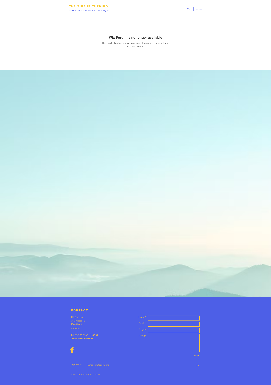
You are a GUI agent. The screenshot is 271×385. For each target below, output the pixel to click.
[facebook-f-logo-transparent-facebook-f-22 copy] (72, 350)
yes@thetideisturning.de (82, 338)
